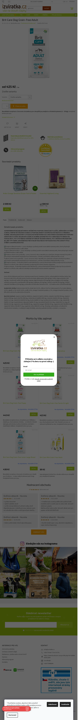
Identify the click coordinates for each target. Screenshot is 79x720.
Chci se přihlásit (39, 374)
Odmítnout (52, 704)
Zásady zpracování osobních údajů (44, 380)
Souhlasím (65, 704)
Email (25, 366)
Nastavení (12, 715)
